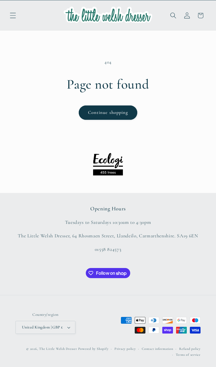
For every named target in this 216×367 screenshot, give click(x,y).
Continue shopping (108, 112)
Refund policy (190, 349)
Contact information (157, 349)
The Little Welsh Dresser (58, 349)
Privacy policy (125, 349)
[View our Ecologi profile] (108, 164)
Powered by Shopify (93, 349)
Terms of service (188, 355)
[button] (13, 15)
